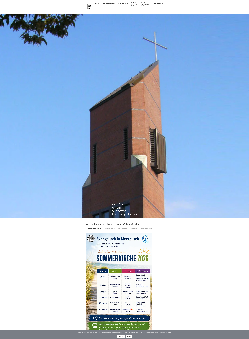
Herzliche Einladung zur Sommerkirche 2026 (94, 228)
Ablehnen (129, 336)
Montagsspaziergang (133, 228)
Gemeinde (96, 3)
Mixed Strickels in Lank (122, 228)
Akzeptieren (121, 336)
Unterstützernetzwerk (90, 230)
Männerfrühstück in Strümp (110, 228)
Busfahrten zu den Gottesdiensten (145, 228)
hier (170, 332)
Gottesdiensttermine (108, 3)
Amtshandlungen (123, 3)
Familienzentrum (158, 3)
